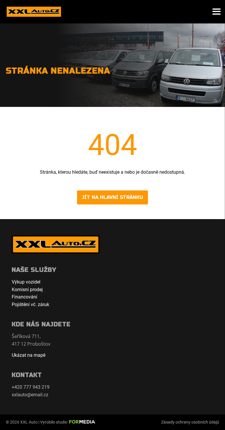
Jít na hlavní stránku (112, 197)
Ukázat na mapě (28, 355)
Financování (24, 297)
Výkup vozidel (26, 282)
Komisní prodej (27, 289)
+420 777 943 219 (31, 387)
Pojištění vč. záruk (30, 304)
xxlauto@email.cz (30, 394)
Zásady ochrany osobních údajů (190, 422)
